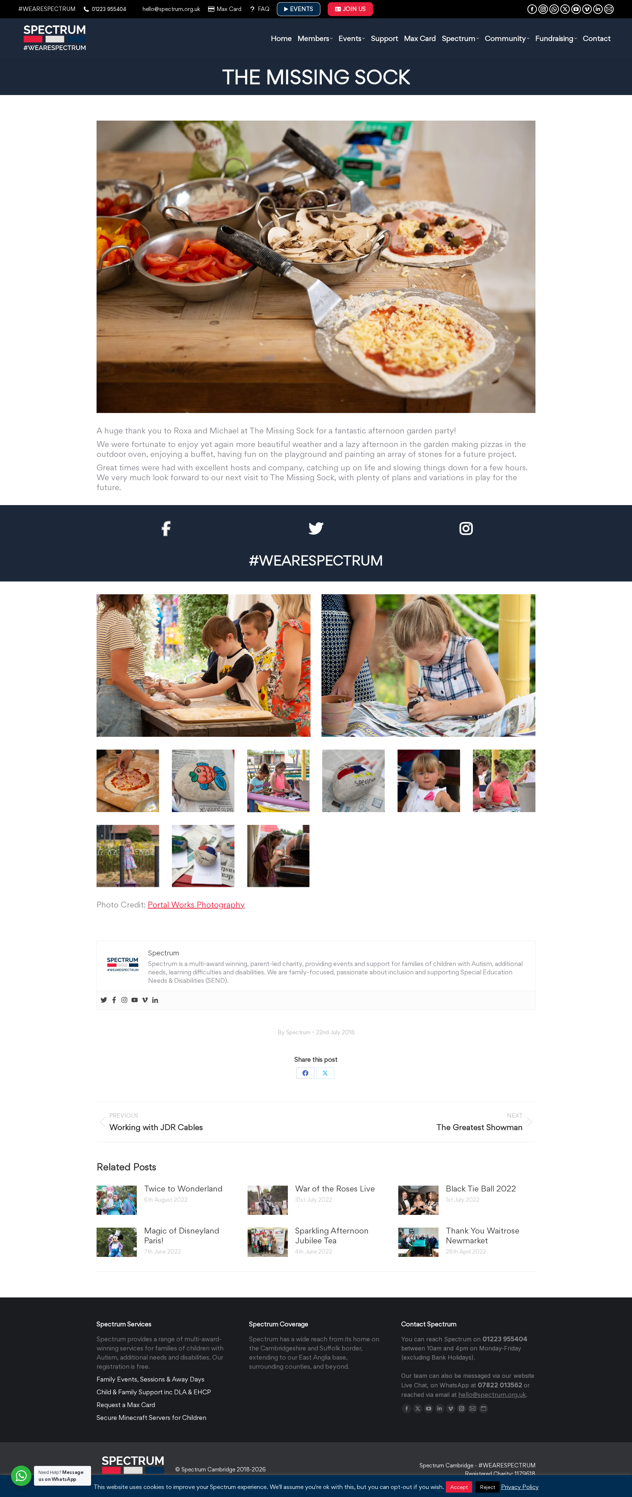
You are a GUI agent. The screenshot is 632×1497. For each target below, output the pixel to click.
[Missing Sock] (428, 665)
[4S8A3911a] (128, 781)
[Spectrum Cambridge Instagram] (466, 529)
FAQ (264, 8)
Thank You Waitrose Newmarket (482, 1235)
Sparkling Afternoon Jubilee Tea (332, 1235)
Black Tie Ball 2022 (481, 1188)
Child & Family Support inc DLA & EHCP (154, 1392)
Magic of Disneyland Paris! (181, 1235)
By (294, 1032)
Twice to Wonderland (183, 1188)
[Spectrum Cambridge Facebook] (166, 529)
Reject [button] (487, 1487)
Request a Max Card (126, 1405)
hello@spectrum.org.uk (171, 8)
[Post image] (117, 1200)
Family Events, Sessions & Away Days (150, 1379)
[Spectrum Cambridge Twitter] (316, 529)
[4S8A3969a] (204, 665)
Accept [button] (459, 1487)
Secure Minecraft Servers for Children (151, 1417)
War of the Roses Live (335, 1188)
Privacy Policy (520, 1486)
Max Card (229, 8)
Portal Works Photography (196, 904)
